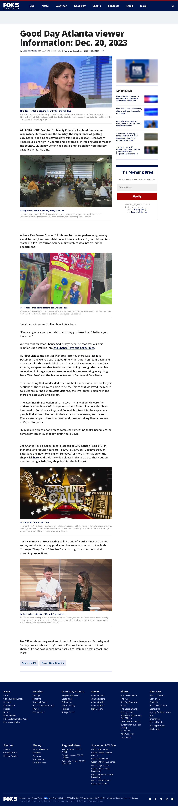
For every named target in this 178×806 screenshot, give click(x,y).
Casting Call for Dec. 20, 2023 (34, 522)
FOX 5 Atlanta (44, 51)
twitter (161, 799)
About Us (155, 691)
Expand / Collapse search (173, 6)
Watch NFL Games (99, 749)
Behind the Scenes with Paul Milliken (131, 716)
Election (8, 745)
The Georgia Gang (129, 708)
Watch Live (125, 730)
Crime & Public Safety (13, 698)
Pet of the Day (68, 705)
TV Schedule (126, 737)
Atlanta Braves (97, 695)
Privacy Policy (140, 209)
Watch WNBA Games (100, 780)
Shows (124, 691)
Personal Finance (40, 749)
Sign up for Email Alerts (160, 712)
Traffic (36, 708)
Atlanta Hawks (97, 702)
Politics (6, 708)
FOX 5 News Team (158, 705)
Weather (38, 691)
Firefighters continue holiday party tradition (42, 210)
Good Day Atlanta (53, 663)
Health (6, 712)
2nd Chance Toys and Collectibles (73, 347)
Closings (36, 695)
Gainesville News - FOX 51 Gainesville (73, 762)
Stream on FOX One (103, 745)
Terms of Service (139, 212)
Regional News (71, 745)
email (172, 799)
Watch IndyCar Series (100, 765)
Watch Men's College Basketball (100, 769)
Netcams (37, 698)
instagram (167, 799)
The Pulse (125, 698)
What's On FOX (127, 734)
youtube (150, 799)
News (6, 691)
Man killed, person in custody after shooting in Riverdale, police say (129, 110)
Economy (37, 752)
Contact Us (155, 708)
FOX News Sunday (11, 722)
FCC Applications (157, 725)
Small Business (39, 762)
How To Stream (157, 695)
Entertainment (9, 715)
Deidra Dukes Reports (130, 721)
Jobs (152, 715)
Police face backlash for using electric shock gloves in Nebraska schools (129, 123)
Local (5, 695)
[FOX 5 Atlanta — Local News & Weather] (12, 6)
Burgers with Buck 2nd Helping (131, 726)
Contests (154, 702)
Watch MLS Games (99, 783)
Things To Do (68, 712)
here (36, 457)
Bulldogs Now (127, 712)
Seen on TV (56, 51)
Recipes (65, 708)
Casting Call (67, 698)
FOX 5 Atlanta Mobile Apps (15, 719)
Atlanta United (97, 705)
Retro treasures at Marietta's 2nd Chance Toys (43, 307)
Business (37, 756)
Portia (123, 705)
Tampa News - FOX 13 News (72, 750)
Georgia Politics (10, 752)
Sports (95, 691)
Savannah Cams (40, 702)
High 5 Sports (97, 708)
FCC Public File (156, 722)
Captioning (154, 729)
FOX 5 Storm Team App (43, 705)
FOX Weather (39, 712)
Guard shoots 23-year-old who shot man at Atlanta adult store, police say (127, 98)
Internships (155, 719)
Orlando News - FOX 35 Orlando (72, 756)
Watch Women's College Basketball (102, 775)
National (7, 702)
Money (37, 745)
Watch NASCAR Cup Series (103, 762)
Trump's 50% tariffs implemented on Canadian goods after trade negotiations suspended (128, 150)
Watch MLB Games (100, 758)
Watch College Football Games (101, 753)
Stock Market (39, 759)
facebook (156, 799)
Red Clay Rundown (129, 702)
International (9, 705)
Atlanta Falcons (98, 698)
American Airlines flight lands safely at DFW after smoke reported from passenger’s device (127, 136)
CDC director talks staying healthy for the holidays (45, 111)
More (143, 6)
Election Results (10, 756)
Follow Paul (67, 702)
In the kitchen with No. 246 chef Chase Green (42, 614)
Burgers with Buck (70, 695)
